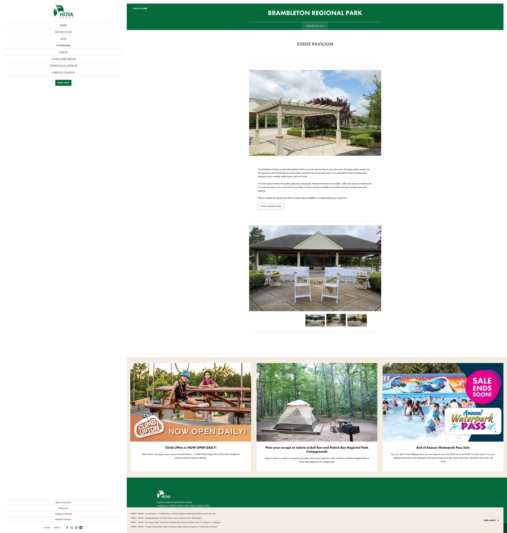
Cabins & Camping (63, 72)
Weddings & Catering (63, 65)
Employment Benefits (63, 513)
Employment (63, 508)
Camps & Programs (63, 59)
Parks (63, 25)
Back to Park (140, 9)
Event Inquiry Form (270, 206)
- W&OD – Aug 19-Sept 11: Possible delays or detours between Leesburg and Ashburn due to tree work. (173, 514)
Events (63, 52)
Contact (47, 528)
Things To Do (63, 32)
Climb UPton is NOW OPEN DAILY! (190, 447)
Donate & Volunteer (63, 519)
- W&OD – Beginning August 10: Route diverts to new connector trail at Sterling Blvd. (166, 518)
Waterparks (63, 45)
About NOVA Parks (63, 502)
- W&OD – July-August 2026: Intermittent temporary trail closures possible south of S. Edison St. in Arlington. (176, 522)
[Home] (63, 11)
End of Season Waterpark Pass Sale (443, 447)
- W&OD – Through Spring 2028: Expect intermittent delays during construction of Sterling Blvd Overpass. (174, 527)
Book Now (63, 82)
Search (56, 528)
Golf (63, 39)
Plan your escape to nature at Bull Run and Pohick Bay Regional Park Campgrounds (317, 449)
